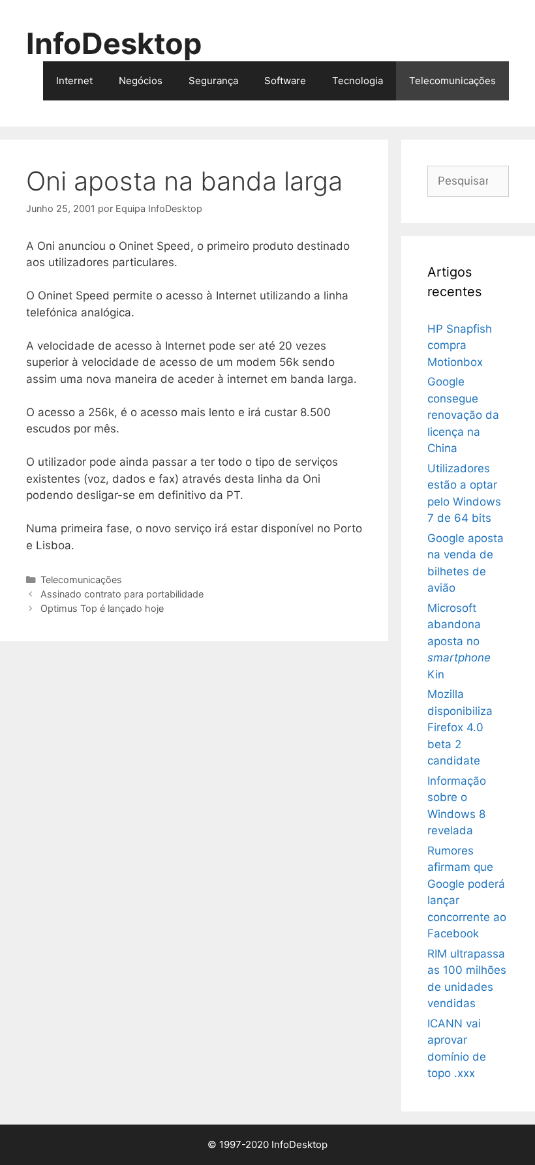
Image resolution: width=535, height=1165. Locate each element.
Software (285, 80)
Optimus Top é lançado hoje (102, 608)
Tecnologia (357, 80)
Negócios (140, 80)
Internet (74, 80)
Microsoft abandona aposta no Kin (459, 641)
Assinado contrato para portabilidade (122, 593)
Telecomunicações (452, 80)
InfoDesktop (114, 43)
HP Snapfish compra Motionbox (459, 345)
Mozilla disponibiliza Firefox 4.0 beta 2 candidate (460, 727)
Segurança (213, 80)
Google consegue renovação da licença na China (463, 415)
